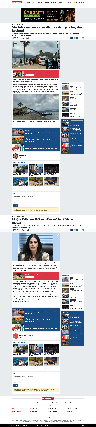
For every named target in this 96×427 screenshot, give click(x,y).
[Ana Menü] (83, 2)
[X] (46, 405)
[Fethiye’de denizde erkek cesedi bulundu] (20, 181)
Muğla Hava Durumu (35, 408)
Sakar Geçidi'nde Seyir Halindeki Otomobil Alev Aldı (76, 105)
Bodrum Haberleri (73, 113)
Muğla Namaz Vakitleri (54, 408)
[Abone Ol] (83, 38)
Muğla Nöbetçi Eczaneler (18, 408)
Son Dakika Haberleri (53, 411)
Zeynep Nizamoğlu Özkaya (26, 335)
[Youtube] (50, 405)
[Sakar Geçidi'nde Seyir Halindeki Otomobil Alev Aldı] (20, 168)
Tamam (83, 425)
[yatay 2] (48, 15)
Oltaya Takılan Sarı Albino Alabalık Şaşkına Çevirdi (76, 88)
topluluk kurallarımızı (23, 209)
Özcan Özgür (22, 155)
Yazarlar (34, 2)
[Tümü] (82, 83)
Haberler (14, 24)
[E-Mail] (20, 158)
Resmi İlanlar (40, 2)
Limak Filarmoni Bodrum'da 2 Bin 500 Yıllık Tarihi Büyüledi (76, 116)
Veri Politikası (51, 425)
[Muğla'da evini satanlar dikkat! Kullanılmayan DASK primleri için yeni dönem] (36, 168)
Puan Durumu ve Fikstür (17, 411)
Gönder (15, 205)
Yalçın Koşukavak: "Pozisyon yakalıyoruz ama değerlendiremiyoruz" (50, 187)
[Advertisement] (72, 61)
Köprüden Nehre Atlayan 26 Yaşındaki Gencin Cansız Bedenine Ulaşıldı (76, 94)
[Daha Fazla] (77, 38)
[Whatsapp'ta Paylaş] (75, 38)
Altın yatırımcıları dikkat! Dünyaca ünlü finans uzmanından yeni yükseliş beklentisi (76, 99)
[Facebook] (44, 405)
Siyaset (60, 2)
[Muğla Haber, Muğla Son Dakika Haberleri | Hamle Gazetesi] (17, 2)
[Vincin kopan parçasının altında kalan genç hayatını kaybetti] (36, 55)
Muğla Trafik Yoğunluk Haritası (73, 408)
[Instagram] (48, 405)
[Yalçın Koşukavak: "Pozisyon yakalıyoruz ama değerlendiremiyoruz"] (51, 181)
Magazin (47, 2)
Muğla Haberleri (20, 24)
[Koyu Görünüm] (81, 2)
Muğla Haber (54, 2)
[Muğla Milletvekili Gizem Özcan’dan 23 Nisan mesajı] (36, 247)
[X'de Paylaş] (72, 38)
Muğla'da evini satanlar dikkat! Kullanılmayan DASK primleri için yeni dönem (35, 174)
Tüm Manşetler (34, 411)
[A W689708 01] (36, 106)
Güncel (28, 2)
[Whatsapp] (52, 405)
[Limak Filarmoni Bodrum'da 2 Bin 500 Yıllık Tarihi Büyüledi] (51, 168)
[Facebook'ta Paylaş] (70, 38)
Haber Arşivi (70, 411)
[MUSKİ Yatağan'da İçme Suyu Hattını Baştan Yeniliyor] (36, 181)
